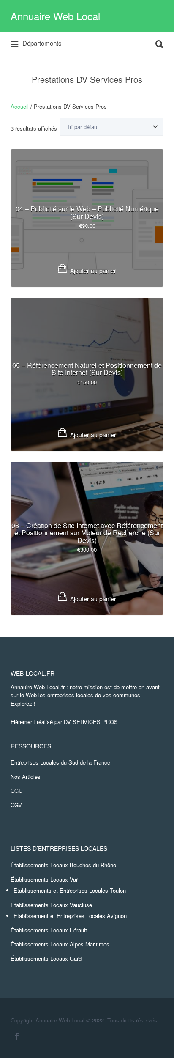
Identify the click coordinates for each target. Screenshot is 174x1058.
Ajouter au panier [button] (93, 270)
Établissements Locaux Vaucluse (51, 905)
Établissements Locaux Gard (46, 958)
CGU (16, 791)
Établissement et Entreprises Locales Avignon (70, 916)
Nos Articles (26, 777)
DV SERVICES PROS (91, 722)
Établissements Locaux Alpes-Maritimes (60, 944)
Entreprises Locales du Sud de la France (60, 762)
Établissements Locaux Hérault (49, 930)
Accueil (20, 106)
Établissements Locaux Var (44, 879)
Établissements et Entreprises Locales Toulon (70, 890)
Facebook (17, 1036)
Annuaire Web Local (55, 15)
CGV (16, 805)
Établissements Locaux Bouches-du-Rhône (63, 865)
